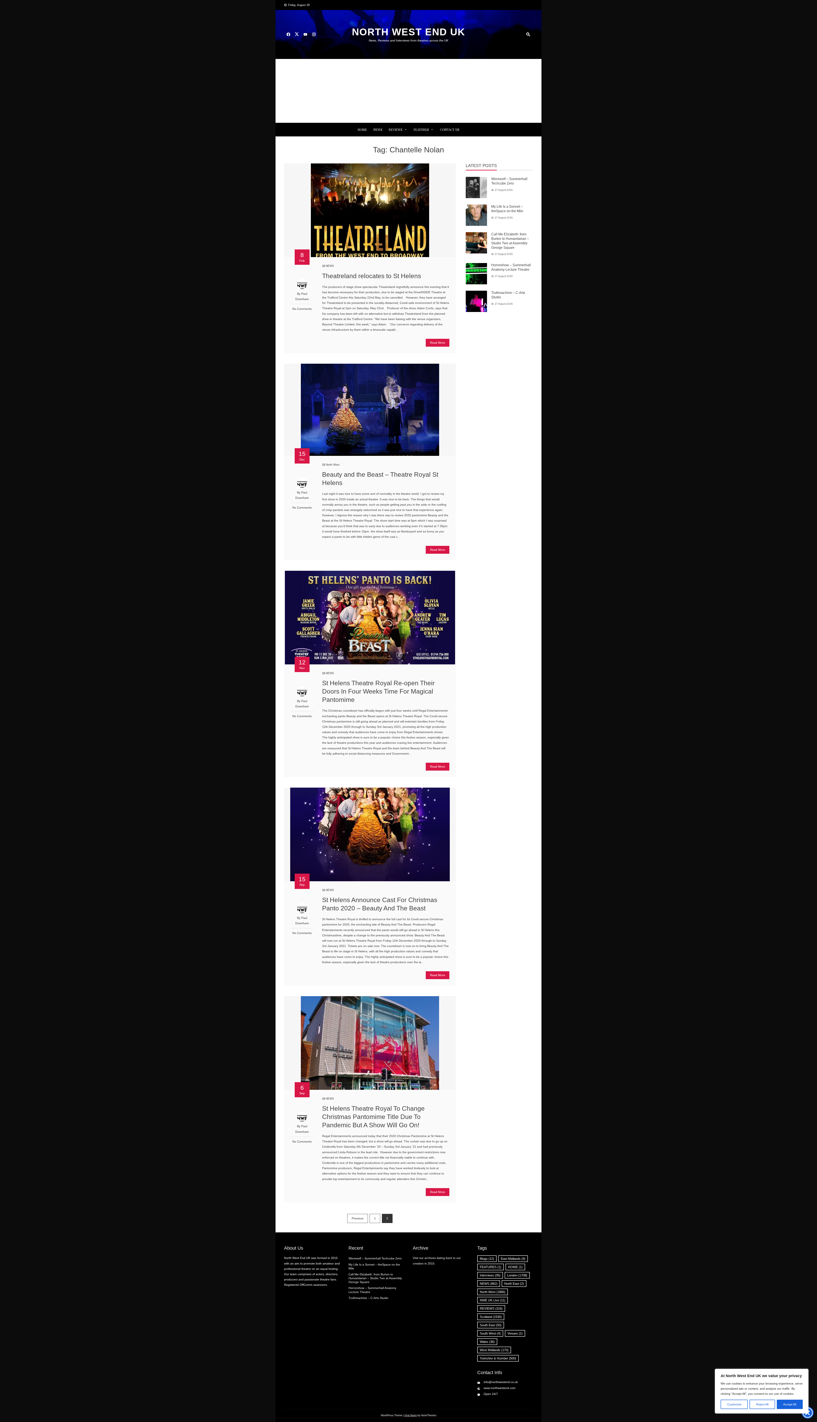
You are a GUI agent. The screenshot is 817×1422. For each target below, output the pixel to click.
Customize (734, 1404)
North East (514, 1283)
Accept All (789, 1404)
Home (362, 129)
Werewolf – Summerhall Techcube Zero (375, 1258)
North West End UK (408, 31)
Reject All (762, 1404)
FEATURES (421, 129)
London (517, 1275)
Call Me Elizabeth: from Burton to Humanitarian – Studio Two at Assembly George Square (375, 1278)
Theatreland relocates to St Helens (371, 275)
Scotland (491, 1317)
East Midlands (513, 1258)
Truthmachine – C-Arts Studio (368, 1298)
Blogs (487, 1258)
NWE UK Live (492, 1300)
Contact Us (449, 129)
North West (333, 464)
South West (490, 1333)
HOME (515, 1267)
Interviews (490, 1275)
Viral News (410, 1415)
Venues (515, 1333)
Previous (357, 1218)
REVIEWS (395, 129)
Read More (437, 342)
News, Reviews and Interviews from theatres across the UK (408, 40)
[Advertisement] (408, 91)
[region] (761, 1391)
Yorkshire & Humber (498, 1358)
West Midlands (494, 1350)
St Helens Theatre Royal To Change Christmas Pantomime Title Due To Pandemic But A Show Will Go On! (373, 1117)
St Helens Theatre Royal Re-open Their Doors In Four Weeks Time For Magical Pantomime (378, 691)
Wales (487, 1341)
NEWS (377, 129)
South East (490, 1325)
